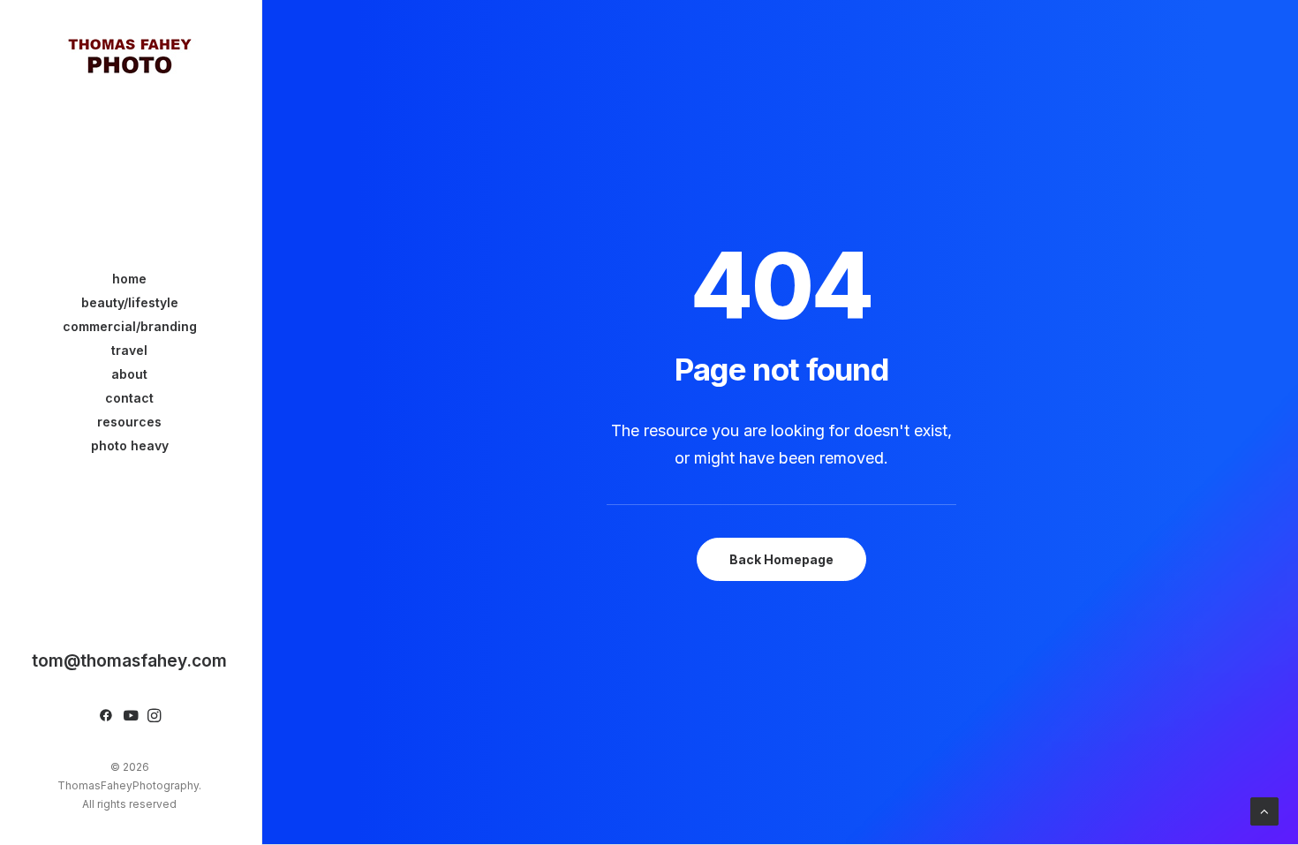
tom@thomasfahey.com (129, 660)
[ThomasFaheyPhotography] (129, 55)
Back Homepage (781, 559)
